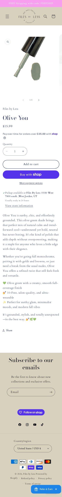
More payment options (31, 183)
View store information (19, 205)
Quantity (7, 144)
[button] (7, 16)
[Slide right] (39, 100)
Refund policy (28, 478)
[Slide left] (23, 100)
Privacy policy (45, 478)
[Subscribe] (51, 392)
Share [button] (9, 330)
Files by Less (29, 474)
